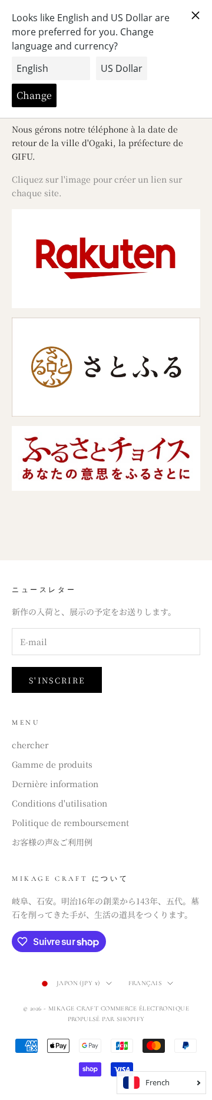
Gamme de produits (52, 764)
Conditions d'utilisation (59, 803)
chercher (30, 745)
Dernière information (55, 784)
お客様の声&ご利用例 (52, 842)
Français (145, 983)
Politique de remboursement (70, 822)
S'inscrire (57, 680)
